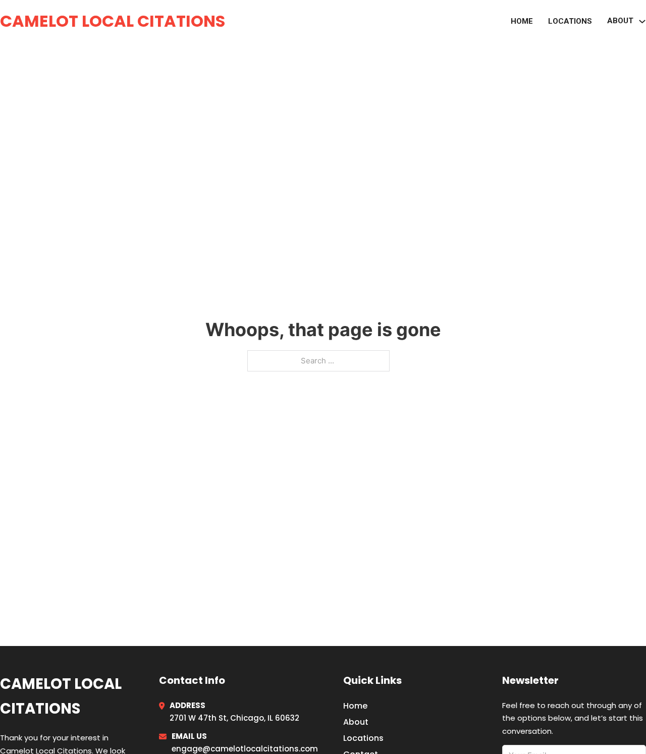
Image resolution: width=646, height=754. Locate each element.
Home (522, 21)
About (355, 722)
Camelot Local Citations (112, 21)
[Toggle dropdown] (642, 21)
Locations (570, 21)
